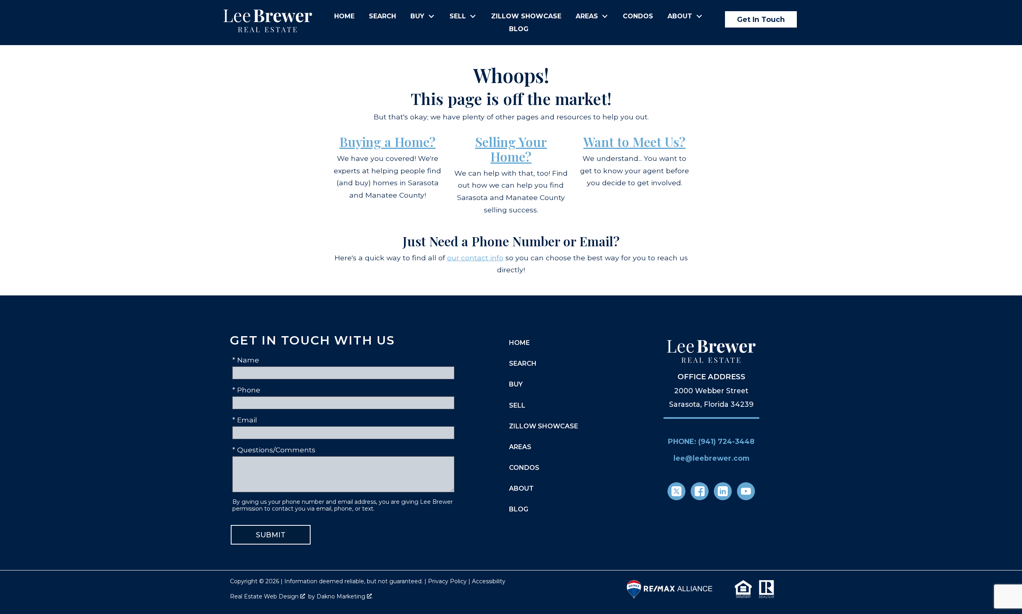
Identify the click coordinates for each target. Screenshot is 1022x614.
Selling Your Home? (511, 149)
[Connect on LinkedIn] (723, 491)
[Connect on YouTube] (746, 491)
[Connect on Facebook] (700, 491)
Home (344, 16)
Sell (517, 405)
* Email (244, 420)
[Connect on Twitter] (676, 491)
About (521, 488)
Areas (520, 447)
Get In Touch (761, 19)
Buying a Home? (387, 141)
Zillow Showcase (526, 16)
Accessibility (488, 581)
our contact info (475, 258)
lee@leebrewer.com (711, 458)
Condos (638, 16)
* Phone (246, 390)
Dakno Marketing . (345, 596)
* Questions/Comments (273, 450)
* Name (245, 360)
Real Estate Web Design (265, 596)
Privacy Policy (447, 581)
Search (382, 16)
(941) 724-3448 (726, 441)
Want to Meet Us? (634, 141)
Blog (519, 29)
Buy (516, 384)
